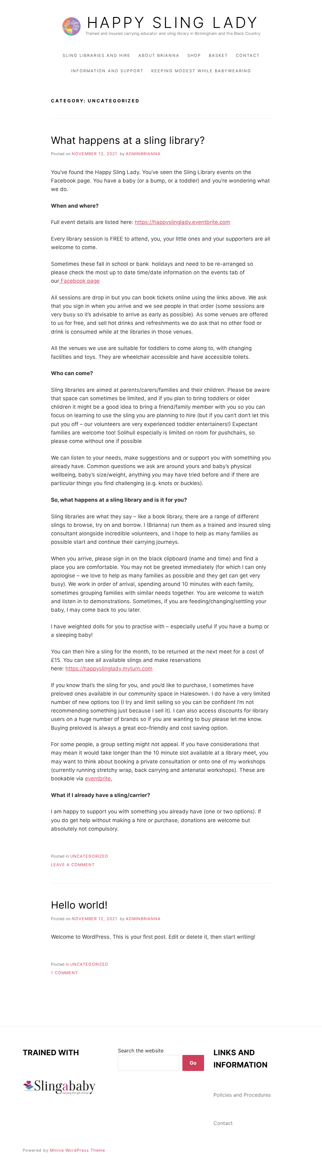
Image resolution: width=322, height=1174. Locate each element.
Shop (194, 55)
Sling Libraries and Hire (96, 55)
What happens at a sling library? (128, 140)
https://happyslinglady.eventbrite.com (182, 222)
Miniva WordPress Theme (77, 1150)
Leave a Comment (73, 864)
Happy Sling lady (173, 22)
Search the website (141, 1050)
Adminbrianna (143, 153)
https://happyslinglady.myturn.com (109, 668)
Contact (248, 55)
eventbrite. (98, 778)
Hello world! (79, 905)
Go (193, 1063)
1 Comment (64, 972)
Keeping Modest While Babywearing (201, 70)
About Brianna (159, 55)
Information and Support (107, 70)
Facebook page (79, 281)
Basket (218, 55)
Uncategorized (89, 856)
